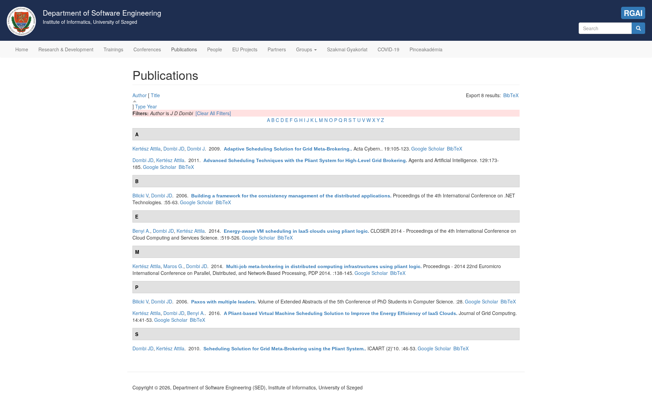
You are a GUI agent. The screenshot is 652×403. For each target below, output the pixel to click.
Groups (304, 49)
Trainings (113, 49)
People (214, 49)
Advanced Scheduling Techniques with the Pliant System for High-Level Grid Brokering (304, 160)
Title (155, 95)
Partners (277, 49)
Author (139, 95)
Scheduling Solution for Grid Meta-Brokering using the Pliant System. (284, 348)
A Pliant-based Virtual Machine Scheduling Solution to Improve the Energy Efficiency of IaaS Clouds (340, 313)
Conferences (147, 49)
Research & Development (65, 49)
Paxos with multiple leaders (223, 301)
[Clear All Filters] (213, 113)
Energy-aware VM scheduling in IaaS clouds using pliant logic (296, 231)
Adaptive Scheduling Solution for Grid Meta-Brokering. (287, 149)
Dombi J (196, 148)
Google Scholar (428, 148)
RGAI (633, 12)
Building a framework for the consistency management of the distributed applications (290, 195)
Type (140, 106)
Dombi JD (173, 148)
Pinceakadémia (426, 49)
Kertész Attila (146, 148)
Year (152, 106)
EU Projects (244, 49)
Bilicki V (140, 195)
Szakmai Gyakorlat (347, 49)
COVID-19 (388, 49)
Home (21, 49)
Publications (184, 49)
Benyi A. (141, 230)
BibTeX (511, 95)
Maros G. (173, 266)
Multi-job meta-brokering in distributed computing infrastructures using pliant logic (323, 266)
